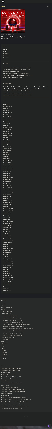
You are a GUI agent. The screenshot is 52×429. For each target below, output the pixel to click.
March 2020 (6, 158)
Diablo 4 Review (5, 385)
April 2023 (5, 125)
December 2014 (7, 221)
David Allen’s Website (6, 307)
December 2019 (7, 165)
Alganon (4, 348)
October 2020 (6, 148)
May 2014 (5, 231)
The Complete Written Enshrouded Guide (13, 67)
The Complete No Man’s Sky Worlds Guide (13, 75)
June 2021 (5, 139)
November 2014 (7, 223)
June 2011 (5, 269)
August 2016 (6, 204)
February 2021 (6, 144)
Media (2, 341)
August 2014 (6, 227)
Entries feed (6, 53)
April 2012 (5, 256)
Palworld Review (5, 381)
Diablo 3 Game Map (7, 311)
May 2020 (5, 154)
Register (5, 49)
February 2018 (6, 187)
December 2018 (7, 177)
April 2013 (5, 246)
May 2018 (5, 183)
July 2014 (5, 229)
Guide (6, 34)
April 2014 (5, 233)
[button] (49, 426)
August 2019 (6, 171)
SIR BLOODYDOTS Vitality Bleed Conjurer (13, 333)
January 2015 (6, 219)
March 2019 (6, 175)
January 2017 (6, 200)
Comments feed (7, 55)
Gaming (2, 34)
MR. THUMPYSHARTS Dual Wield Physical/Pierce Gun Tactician (18, 328)
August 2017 (6, 196)
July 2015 (5, 215)
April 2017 (5, 198)
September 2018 (7, 181)
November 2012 (7, 250)
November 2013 (7, 240)
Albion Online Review (6, 393)
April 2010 (5, 288)
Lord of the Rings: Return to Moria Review (11, 383)
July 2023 (5, 121)
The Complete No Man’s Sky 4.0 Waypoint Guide (13, 38)
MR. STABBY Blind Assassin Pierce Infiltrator (14, 326)
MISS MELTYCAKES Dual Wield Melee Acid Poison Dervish (16, 324)
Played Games (5, 339)
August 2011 (6, 267)
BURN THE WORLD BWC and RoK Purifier (12, 318)
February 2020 (6, 160)
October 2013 (6, 242)
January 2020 (6, 162)
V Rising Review (5, 395)
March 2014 (6, 236)
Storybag (3, 358)
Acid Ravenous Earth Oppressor (10, 315)
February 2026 (6, 106)
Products (3, 346)
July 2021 (5, 137)
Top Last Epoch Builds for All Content (10, 387)
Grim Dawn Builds (6, 313)
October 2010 (6, 281)
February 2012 (6, 259)
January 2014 (6, 238)
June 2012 (5, 254)
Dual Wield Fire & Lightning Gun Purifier (13, 322)
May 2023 (5, 123)
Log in (4, 51)
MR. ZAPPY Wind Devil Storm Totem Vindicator (14, 332)
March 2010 (6, 290)
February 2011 (6, 275)
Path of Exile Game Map (8, 337)
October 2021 (6, 135)
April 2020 (5, 156)
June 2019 (5, 173)
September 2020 (7, 150)
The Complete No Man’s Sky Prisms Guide (11, 408)
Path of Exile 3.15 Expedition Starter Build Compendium (15, 406)
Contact (4, 305)
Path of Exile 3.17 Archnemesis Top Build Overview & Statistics (16, 399)
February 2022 (6, 133)
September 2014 (7, 225)
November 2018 (7, 179)
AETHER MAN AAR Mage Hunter (10, 317)
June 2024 (5, 114)
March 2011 (6, 273)
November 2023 (7, 119)
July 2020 (5, 152)
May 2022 (5, 131)
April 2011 (5, 271)
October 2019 (6, 167)
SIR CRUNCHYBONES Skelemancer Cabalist (21, 95)
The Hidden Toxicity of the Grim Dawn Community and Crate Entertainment (29, 86)
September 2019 (7, 169)
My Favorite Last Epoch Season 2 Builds (13, 73)
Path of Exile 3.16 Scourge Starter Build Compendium (14, 404)
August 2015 (6, 213)
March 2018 (6, 185)
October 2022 (6, 127)
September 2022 (7, 129)
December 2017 (7, 190)
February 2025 (6, 112)
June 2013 (5, 244)
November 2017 (7, 192)
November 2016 (7, 202)
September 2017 (7, 194)
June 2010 (5, 286)
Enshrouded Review (8, 71)
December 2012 (7, 248)
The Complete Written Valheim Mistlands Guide (13, 389)
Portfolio (3, 345)
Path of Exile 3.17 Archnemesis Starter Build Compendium (15, 401)
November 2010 (7, 279)
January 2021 (6, 146)
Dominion (4, 352)
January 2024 (6, 116)
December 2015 (7, 208)
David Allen (6, 86)
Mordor (4, 356)
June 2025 (5, 108)
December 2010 (7, 277)
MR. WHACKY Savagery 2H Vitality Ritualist (13, 330)
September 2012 (7, 252)
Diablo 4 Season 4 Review (9, 77)
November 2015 (7, 210)
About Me (3, 304)
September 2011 (7, 265)
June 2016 (5, 206)
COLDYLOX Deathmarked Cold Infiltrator (21, 91)
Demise (4, 350)
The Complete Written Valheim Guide (12, 69)
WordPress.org (6, 57)
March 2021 (6, 142)
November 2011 (7, 263)
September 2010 (7, 284)
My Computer (4, 343)
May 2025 (5, 110)
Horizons (4, 354)
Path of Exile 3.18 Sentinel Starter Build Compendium (14, 397)
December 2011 (7, 261)
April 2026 (5, 104)
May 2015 (5, 217)
